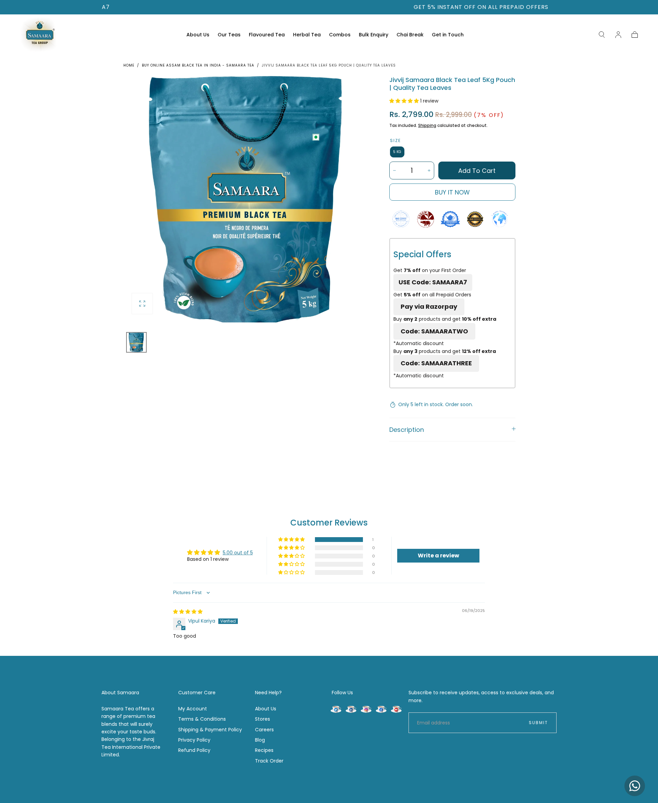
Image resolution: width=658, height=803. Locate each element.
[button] (602, 35)
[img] (188, 611)
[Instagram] (366, 709)
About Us (197, 35)
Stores (262, 719)
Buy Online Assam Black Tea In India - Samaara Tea (198, 65)
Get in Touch (448, 35)
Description (406, 429)
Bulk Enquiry (373, 35)
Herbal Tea (307, 35)
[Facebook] (381, 709)
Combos (340, 35)
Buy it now (452, 192)
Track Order (269, 760)
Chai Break (410, 35)
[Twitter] (335, 709)
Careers (264, 729)
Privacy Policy (194, 739)
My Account (192, 708)
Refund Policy (194, 750)
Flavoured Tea (267, 35)
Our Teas (229, 35)
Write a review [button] (438, 555)
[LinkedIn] (350, 709)
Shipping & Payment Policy (210, 729)
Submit (538, 722)
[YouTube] (396, 709)
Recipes (264, 750)
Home (128, 65)
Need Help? (268, 692)
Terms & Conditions (202, 719)
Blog (260, 739)
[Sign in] (618, 35)
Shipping (427, 125)
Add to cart (477, 170)
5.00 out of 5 (238, 552)
